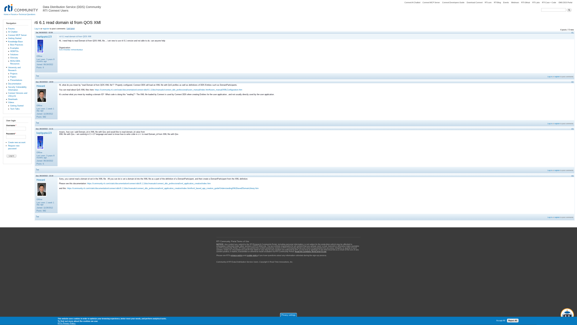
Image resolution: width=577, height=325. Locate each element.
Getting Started (14, 38)
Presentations (16, 80)
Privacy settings (288, 315)
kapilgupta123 (44, 36)
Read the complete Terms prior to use (310, 251)
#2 (572, 82)
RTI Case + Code (549, 3)
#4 (572, 176)
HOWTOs (14, 51)
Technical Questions (27, 14)
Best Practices (16, 45)
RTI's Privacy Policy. (67, 323)
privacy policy (237, 255)
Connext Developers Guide (453, 3)
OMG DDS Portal (565, 3)
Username (11, 125)
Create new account (16, 142)
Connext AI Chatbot (412, 3)
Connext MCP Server (431, 3)
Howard (41, 86)
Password (11, 134)
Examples (14, 48)
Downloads (13, 99)
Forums (14, 14)
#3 (572, 129)
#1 (572, 33)
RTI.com (488, 3)
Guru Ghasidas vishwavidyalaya (71, 50)
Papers (13, 77)
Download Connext (474, 3)
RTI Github (525, 3)
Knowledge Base (15, 41)
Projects (13, 74)
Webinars (515, 3)
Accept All (500, 321)
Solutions (14, 54)
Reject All (512, 321)
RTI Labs (536, 3)
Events (506, 3)
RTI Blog (497, 3)
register (46, 29)
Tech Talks (15, 109)
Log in (37, 29)
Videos (11, 102)
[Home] (21, 6)
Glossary (14, 58)
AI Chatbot (12, 32)
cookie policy (252, 255)
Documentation (14, 84)
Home (6, 14)
